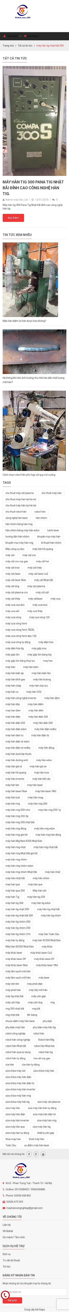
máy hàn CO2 (33, 691)
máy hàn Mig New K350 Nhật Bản (23, 841)
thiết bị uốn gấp (45, 1132)
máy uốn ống (35, 1002)
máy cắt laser (13, 573)
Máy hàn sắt (39, 890)
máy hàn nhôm (41, 878)
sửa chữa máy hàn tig (17, 1101)
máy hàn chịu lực (38, 685)
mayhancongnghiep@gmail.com (24, 1208)
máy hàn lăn (12, 785)
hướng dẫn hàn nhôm (17, 536)
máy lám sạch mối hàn (18, 971)
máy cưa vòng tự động (17, 642)
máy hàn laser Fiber (16, 791)
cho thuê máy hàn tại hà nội (20, 505)
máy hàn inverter (14, 778)
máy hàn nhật (52, 872)
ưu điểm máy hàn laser (36, 1145)
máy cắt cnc (29, 555)
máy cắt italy (35, 567)
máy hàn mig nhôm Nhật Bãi (21, 872)
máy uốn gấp (38, 996)
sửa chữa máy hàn (43, 1070)
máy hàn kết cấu (41, 778)
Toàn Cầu (10, 1145)
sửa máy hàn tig (42, 1126)
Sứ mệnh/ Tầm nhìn (14, 1237)
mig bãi (36, 1008)
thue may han (13, 1139)
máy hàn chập (13, 685)
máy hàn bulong (42, 679)
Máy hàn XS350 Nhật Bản (19, 946)
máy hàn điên (36, 710)
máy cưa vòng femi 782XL (20, 629)
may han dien (13, 710)
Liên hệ (6, 1224)
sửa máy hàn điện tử (44, 1114)
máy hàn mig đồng (15, 828)
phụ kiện (47, 1021)
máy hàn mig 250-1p (49, 809)
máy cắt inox (12, 567)
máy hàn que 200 (15, 890)
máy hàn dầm (52, 698)
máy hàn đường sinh (16, 760)
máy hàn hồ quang (42, 549)
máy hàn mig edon (44, 828)
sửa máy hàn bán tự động (42, 1108)
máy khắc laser (13, 952)
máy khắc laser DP (15, 959)
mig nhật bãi (12, 1014)
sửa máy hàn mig (46, 1120)
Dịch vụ (7, 1254)
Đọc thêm (13, 217)
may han (48, 660)
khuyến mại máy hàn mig (19, 542)
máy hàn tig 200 (36, 896)
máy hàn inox (41, 772)
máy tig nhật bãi (14, 996)
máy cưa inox (40, 604)
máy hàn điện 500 (43, 722)
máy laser (44, 977)
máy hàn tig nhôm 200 (17, 921)
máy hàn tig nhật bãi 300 (19, 915)
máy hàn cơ (11, 691)
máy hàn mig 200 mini (17, 809)
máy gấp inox (39, 648)
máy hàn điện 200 (38, 716)
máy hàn (10, 667)
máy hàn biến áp (14, 673)
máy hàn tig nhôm (51, 915)
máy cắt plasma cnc (16, 592)
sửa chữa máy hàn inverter (20, 1089)
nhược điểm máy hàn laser (20, 1021)
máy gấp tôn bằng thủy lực (20, 660)
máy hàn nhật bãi (15, 878)
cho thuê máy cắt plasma (19, 493)
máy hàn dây (12, 704)
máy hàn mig (12, 803)
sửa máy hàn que (15, 1126)
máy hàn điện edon (16, 729)
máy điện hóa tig (14, 648)
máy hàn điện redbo (45, 729)
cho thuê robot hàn (16, 511)
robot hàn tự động (15, 1058)
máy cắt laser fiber (15, 580)
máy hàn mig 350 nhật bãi (19, 822)
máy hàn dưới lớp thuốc (18, 754)
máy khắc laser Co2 (41, 952)
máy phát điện (35, 983)
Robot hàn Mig (46, 1039)
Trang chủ (8, 45)
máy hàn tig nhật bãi (48, 909)
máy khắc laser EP (44, 959)
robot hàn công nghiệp (17, 1039)
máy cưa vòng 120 (39, 617)
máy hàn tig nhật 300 (17, 909)
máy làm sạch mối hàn (18, 977)
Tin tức (6, 1266)
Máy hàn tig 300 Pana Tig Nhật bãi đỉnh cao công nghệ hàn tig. (33, 188)
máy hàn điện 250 (15, 722)
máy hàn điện (12, 716)
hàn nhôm (41, 517)
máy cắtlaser (35, 598)
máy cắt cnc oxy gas (16, 561)
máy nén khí (12, 983)
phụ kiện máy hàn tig (44, 1027)
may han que (12, 884)
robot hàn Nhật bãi (15, 1046)
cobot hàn (40, 511)
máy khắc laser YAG (47, 965)
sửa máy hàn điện (15, 1114)
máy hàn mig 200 (37, 803)
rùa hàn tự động (31, 1064)
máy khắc (47, 946)
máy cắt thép (12, 598)
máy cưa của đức (15, 604)
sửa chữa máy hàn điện (18, 1077)
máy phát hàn (13, 990)
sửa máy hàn (12, 1108)
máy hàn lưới (12, 797)
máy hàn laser (35, 785)
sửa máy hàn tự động (17, 1132)
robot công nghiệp (15, 1033)
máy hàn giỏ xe (38, 766)
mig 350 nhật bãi (14, 1008)
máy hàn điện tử (40, 735)
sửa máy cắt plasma (49, 1101)
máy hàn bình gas (15, 679)
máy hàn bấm (31, 667)
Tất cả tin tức (25, 45)
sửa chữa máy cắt (15, 1070)
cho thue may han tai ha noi (20, 499)
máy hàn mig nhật (15, 847)
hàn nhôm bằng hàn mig (19, 524)
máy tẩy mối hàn (38, 990)
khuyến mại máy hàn (48, 536)
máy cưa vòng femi (16, 623)
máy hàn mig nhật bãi (46, 847)
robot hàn (38, 1033)
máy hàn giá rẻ (13, 766)
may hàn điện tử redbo (17, 747)
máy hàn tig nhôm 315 (17, 934)
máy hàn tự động (14, 940)
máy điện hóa (45, 642)
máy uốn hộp (12, 1002)
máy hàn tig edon (41, 903)
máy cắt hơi (42, 561)
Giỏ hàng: (33, 36)
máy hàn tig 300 (14, 903)
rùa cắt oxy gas (41, 1058)
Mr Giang (32, 1014)
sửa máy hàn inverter (17, 1120)
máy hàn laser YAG (45, 791)
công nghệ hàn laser (16, 517)
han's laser (53, 530)
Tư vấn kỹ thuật (11, 1260)
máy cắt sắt (42, 592)
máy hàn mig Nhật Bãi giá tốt (21, 853)
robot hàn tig (46, 1052)
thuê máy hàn (36, 1139)
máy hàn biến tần (41, 673)
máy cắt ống (12, 586)
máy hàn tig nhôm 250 (17, 927)
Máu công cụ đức (14, 549)
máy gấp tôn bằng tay (39, 654)
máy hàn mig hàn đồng (48, 834)
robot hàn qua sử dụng (18, 1052)
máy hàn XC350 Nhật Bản (46, 940)
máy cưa (55, 598)
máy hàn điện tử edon (17, 741)
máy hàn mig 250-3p (16, 816)
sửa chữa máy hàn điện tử (19, 1083)
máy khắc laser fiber (16, 965)
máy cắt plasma (36, 586)
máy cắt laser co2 (38, 573)
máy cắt (10, 555)
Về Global (8, 1231)
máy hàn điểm (36, 704)
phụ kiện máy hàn (15, 1027)
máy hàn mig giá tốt (16, 834)
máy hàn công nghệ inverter (20, 698)
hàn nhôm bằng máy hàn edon (22, 530)
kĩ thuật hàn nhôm (51, 542)
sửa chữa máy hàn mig (18, 1095)
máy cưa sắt (12, 611)
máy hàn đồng (46, 747)
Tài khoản (12, 36)
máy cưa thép (35, 611)
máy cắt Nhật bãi (43, 580)
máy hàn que (35, 884)
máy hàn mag (35, 797)
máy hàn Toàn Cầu (48, 934)
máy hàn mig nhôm (16, 859)
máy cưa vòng (13, 617)
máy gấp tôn (12, 654)
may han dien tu (14, 735)
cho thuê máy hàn (52, 493)
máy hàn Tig (12, 896)
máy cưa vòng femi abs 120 (20, 636)
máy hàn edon (44, 760)
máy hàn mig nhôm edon (19, 865)
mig (52, 1002)
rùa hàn (9, 1064)
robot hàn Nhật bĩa (44, 1046)
